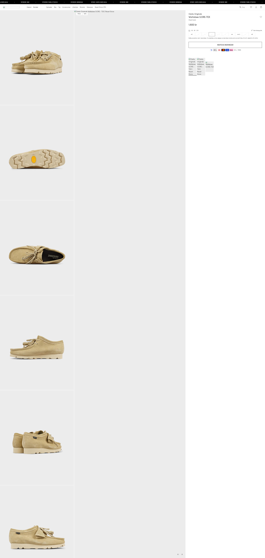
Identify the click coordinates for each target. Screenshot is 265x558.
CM (197, 30)
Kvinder (35, 7)
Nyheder (49, 7)
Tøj (59, 7)
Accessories (66, 7)
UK (194, 30)
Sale (79, 14)
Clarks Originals (195, 14)
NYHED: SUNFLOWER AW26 (99, 2)
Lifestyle (75, 7)
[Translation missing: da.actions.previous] (178, 554)
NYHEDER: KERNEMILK (77, 2)
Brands (82, 7)
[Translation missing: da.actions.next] (182, 554)
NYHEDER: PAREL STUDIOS (50, 2)
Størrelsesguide (257, 30)
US (192, 30)
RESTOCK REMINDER (225, 45)
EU (189, 30)
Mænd (29, 7)
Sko (55, 7)
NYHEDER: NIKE (25, 2)
